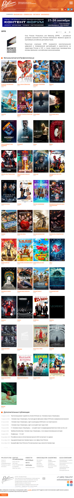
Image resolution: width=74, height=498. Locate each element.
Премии (39, 461)
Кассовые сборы (52, 466)
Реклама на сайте (5, 465)
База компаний (65, 458)
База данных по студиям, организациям (65, 461)
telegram (68, 9)
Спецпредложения (6, 463)
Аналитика (52, 458)
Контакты (3, 466)
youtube (65, 9)
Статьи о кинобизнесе (51, 463)
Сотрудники (15, 466)
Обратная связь (16, 468)
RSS (62, 9)
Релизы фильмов (30, 467)
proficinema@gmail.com (64, 479)
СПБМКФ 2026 (28, 14)
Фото (28, 463)
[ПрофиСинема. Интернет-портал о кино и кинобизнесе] (8, 4)
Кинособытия (42, 458)
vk (71, 9)
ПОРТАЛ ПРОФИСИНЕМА (17, 458)
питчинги (36, 14)
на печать (65, 32)
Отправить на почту (69, 32)
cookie (29, 490)
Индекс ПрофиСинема (52, 461)
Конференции (40, 466)
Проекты (3, 461)
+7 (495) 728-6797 (65, 477)
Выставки (39, 463)
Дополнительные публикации (17, 412)
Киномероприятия (64, 470)
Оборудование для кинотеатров (64, 468)
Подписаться (54, 9)
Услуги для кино (63, 466)
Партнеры (15, 463)
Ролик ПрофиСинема (17, 465)
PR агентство (6, 458)
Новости (3, 460)
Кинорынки (40, 465)
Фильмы (29, 465)
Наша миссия (15, 461)
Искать (30, 9)
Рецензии (50, 467)
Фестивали (39, 460)
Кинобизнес (45, 14)
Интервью (29, 460)
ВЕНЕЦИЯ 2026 (18, 14)
